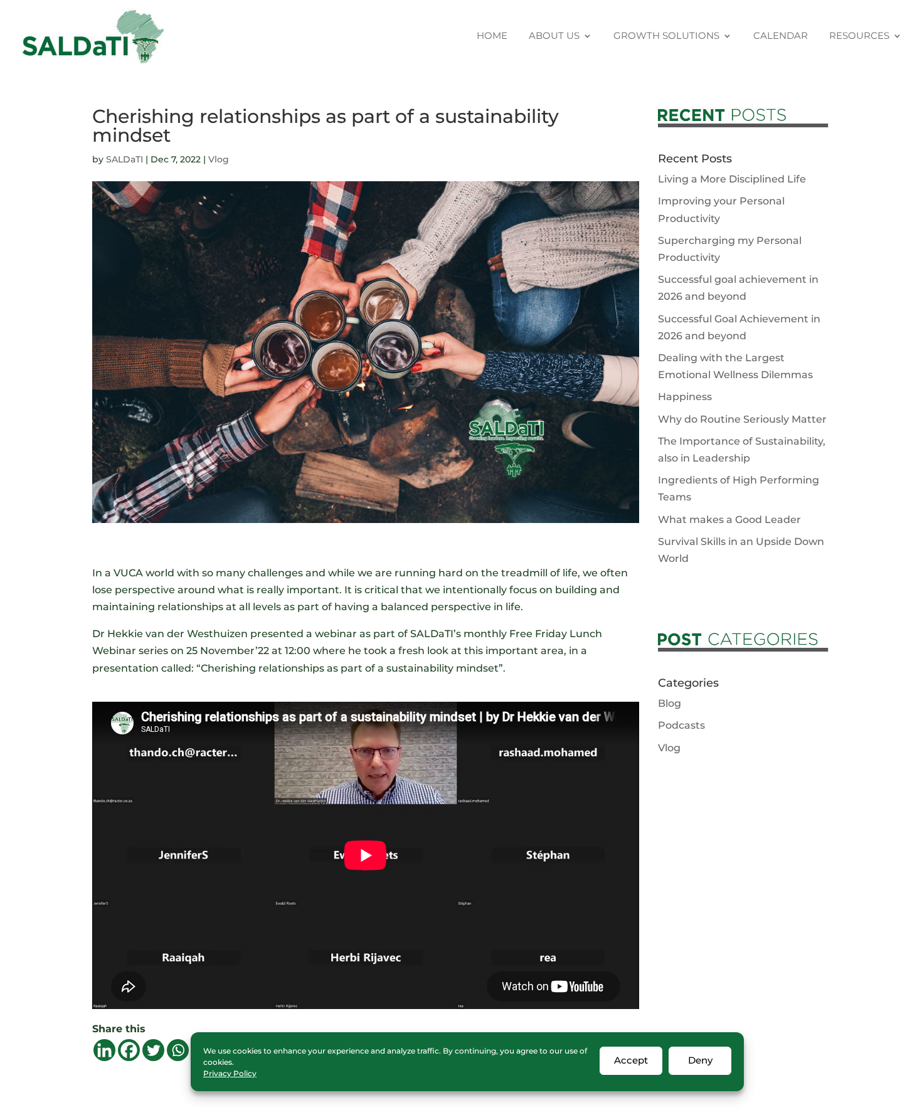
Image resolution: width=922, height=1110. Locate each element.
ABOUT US (554, 36)
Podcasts (681, 725)
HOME (492, 36)
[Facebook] (129, 1050)
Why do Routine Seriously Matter (742, 419)
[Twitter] (153, 1050)
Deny (700, 1060)
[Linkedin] (104, 1050)
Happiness (685, 397)
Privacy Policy (230, 1073)
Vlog (218, 159)
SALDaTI (124, 159)
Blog (669, 703)
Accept (631, 1060)
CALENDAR (780, 36)
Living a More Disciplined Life (732, 179)
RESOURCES (859, 36)
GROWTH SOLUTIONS (666, 36)
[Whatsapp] (178, 1050)
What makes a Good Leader (729, 520)
